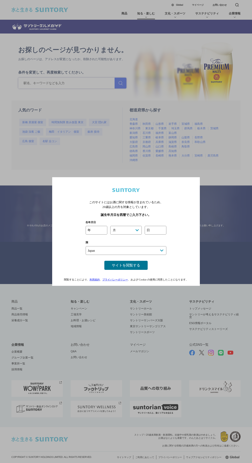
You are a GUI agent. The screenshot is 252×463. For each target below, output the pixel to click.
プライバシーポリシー (115, 279)
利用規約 (95, 279)
